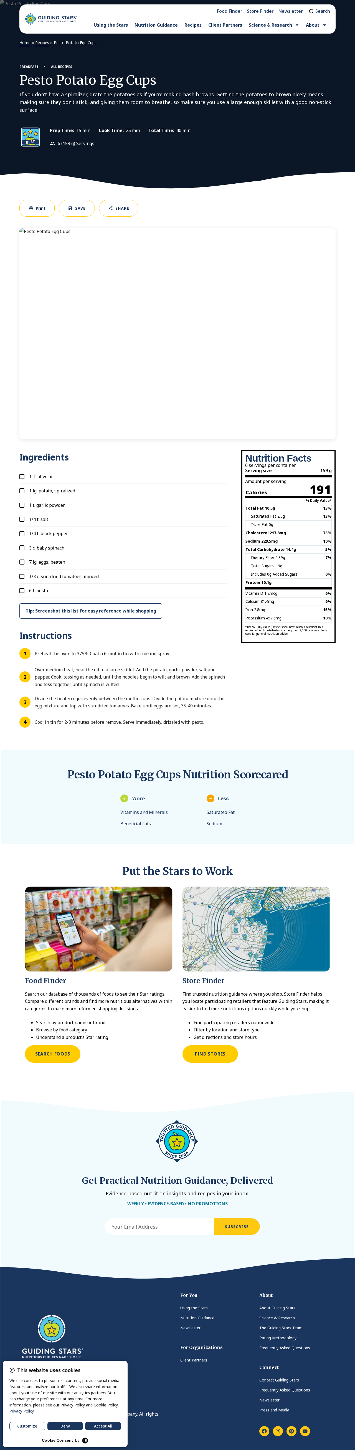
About (313, 25)
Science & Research (270, 25)
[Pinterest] (291, 1431)
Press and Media (274, 1410)
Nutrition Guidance (156, 25)
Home (25, 42)
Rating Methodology (277, 1337)
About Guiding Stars (277, 1307)
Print (40, 208)
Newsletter (190, 1327)
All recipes (61, 66)
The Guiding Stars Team (281, 1327)
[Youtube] (305, 1431)
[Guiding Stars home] (51, 19)
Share (122, 208)
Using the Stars (111, 25)
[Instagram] (278, 1431)
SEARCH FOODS (52, 1054)
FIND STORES (210, 1054)
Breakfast (29, 66)
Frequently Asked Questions (284, 1347)
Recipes (193, 25)
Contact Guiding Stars (279, 1380)
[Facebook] (264, 1431)
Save (80, 208)
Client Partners (225, 25)
